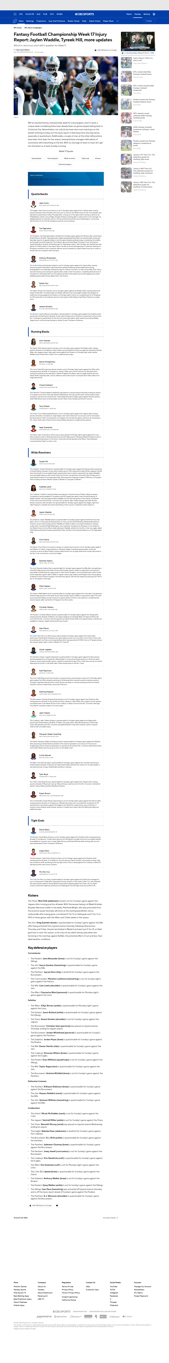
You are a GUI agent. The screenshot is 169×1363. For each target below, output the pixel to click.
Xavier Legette (45, 649)
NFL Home (18, 28)
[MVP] (103, 1316)
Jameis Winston (45, 306)
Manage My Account (142, 1286)
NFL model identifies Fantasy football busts (142, 73)
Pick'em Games (20, 1286)
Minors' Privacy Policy (71, 1293)
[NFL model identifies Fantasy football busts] (126, 76)
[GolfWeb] (127, 1316)
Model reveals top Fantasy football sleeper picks (144, 100)
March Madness (20, 1302)
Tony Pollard (44, 406)
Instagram (114, 1293)
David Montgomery (47, 362)
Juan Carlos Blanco (23, 50)
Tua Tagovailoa (45, 228)
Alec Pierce (44, 628)
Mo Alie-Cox (44, 872)
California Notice (69, 1300)
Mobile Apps (19, 1305)
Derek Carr (43, 283)
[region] (138, 41)
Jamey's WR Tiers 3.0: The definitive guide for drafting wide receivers (143, 170)
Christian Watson (46, 607)
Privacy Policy (67, 1290)
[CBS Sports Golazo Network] (103, 1311)
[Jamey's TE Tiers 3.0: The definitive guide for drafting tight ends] (126, 159)
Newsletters (139, 1290)
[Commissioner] (90, 1316)
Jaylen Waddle (45, 512)
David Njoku (44, 830)
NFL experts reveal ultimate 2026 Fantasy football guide (142, 115)
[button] (118, 21)
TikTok (112, 1290)
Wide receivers (69, 158)
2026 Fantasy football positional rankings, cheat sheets (143, 129)
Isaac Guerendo (45, 427)
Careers (41, 1290)
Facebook (114, 1296)
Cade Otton (44, 851)
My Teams (138, 1293)
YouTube (113, 1286)
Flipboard (114, 1305)
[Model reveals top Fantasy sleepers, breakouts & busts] (126, 145)
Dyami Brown (44, 793)
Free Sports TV (20, 1293)
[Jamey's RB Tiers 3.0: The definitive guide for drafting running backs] (126, 186)
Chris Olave (44, 540)
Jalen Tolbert (44, 713)
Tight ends (85, 158)
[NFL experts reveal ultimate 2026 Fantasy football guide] (126, 117)
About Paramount (45, 1293)
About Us (42, 1286)
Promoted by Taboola (109, 1218)
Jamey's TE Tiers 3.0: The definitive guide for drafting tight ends (144, 157)
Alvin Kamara (44, 341)
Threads (113, 1302)
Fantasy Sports (20, 1290)
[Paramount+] (75, 1316)
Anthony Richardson (47, 258)
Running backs (52, 158)
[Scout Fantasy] (114, 1316)
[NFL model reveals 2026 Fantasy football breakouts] (126, 90)
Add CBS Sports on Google (107, 50)
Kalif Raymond (45, 671)
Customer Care (92, 1290)
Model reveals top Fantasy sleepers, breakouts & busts (144, 143)
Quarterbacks (36, 158)
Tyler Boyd (43, 774)
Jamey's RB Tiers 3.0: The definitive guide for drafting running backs (144, 184)
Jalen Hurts (44, 203)
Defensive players (65, 164)
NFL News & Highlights (33, 28)
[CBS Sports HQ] (80, 1311)
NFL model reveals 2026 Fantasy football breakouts (143, 88)
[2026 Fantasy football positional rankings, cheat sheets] (126, 131)
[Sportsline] (60, 1316)
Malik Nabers (44, 586)
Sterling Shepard (46, 692)
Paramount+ (43, 1296)
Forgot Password (141, 1296)
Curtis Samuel (45, 755)
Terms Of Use (67, 1286)
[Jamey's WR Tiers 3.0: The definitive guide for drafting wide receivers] (126, 173)
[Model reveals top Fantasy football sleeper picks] (126, 104)
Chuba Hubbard (46, 385)
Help (88, 1286)
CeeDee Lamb (45, 487)
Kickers (98, 158)
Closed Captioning (69, 1297)
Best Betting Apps (21, 1296)
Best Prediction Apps (22, 1299)
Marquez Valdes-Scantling (50, 734)
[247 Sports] (44, 1316)
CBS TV (41, 1299)
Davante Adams (45, 561)
